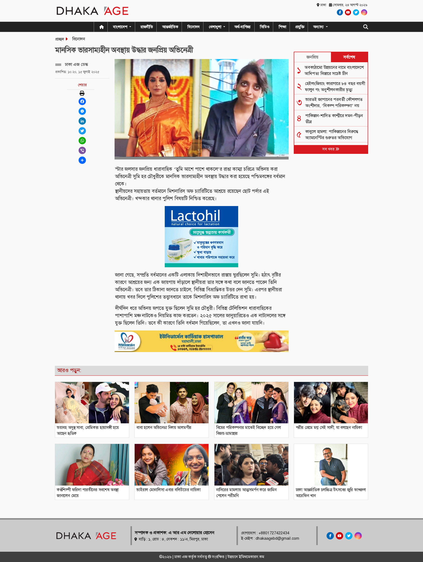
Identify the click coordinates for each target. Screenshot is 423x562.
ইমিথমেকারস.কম (251, 556)
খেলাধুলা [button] (215, 26)
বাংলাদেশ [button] (120, 26)
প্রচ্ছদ (59, 39)
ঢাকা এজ (181, 556)
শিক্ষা (282, 26)
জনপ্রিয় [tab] (312, 57)
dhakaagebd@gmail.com (277, 538)
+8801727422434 (273, 533)
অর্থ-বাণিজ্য (243, 26)
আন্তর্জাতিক (170, 26)
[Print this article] (82, 94)
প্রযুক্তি (299, 26)
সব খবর (328, 149)
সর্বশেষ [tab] (349, 57)
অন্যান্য (319, 26)
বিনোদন (194, 26)
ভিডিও (265, 26)
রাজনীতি (147, 26)
